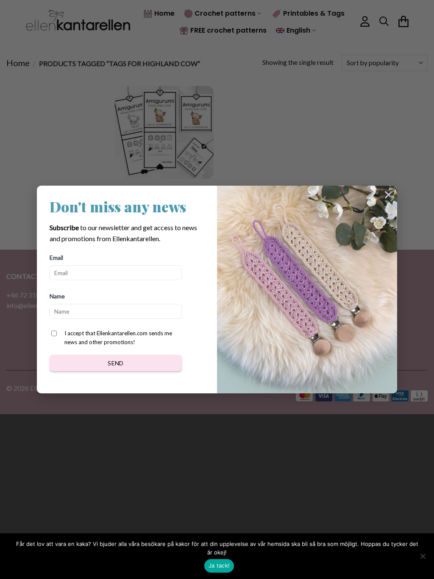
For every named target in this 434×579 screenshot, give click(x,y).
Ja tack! (219, 565)
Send (116, 363)
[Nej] (422, 558)
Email (56, 257)
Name (57, 296)
